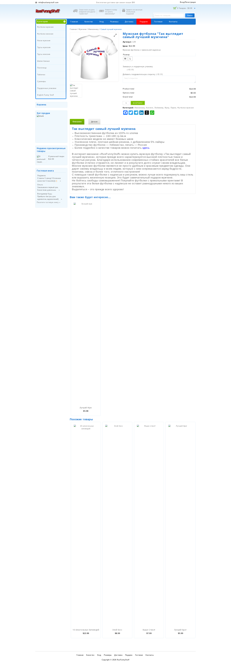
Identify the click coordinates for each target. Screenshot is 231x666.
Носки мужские (43, 41)
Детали (94, 122)
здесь (146, 147)
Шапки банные (43, 61)
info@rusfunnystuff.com (48, 2)
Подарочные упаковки (46, 88)
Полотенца (42, 68)
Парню (173, 108)
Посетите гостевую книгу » (48, 202)
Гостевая (158, 22)
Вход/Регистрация (188, 2)
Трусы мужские (44, 47)
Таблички (41, 75)
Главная (74, 22)
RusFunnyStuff (123, 660)
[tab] (77, 122)
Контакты (173, 22)
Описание (77, 122)
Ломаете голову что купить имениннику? (111, 12)
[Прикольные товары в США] (47, 11)
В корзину (138, 103)
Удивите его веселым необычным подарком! (134, 12)
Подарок (144, 22)
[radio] (125, 59)
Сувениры (41, 81)
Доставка (129, 22)
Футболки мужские (45, 27)
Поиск (189, 15)
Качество (88, 22)
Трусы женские (43, 54)
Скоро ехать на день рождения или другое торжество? (87, 12)
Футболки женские (45, 34)
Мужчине (82, 29)
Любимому (158, 108)
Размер (126, 55)
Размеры (114, 22)
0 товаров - (184, 8)
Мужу (167, 108)
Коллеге (149, 108)
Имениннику (93, 29)
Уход (101, 22)
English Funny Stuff (45, 95)
